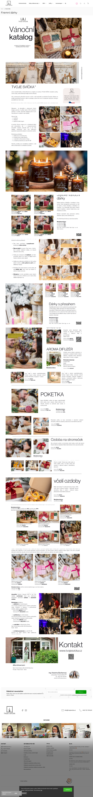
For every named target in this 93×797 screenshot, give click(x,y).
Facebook (22, 710)
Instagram (26, 710)
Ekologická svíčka (49, 752)
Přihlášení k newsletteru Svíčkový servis (32, 763)
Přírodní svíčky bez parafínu (51, 750)
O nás (25, 755)
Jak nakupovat (27, 746)
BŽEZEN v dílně (49, 746)
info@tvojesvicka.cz (70, 710)
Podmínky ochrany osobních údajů (31, 753)
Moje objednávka (27, 769)
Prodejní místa (27, 759)
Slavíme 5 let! (72, 764)
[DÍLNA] (23, 781)
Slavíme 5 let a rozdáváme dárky (75, 756)
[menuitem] (22, 3)
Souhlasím (68, 789)
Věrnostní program (27, 761)
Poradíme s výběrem (50, 748)
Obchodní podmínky (28, 751)
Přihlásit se (81, 692)
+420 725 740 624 (87, 710)
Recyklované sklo (49, 754)
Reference (26, 757)
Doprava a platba (27, 748)
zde (41, 790)
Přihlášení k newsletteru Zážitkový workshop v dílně (34, 767)
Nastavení (24, 793)
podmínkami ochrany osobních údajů (79, 695)
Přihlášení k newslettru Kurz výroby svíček (32, 765)
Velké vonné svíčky (49, 755)
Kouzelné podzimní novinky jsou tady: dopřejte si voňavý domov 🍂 (79, 747)
